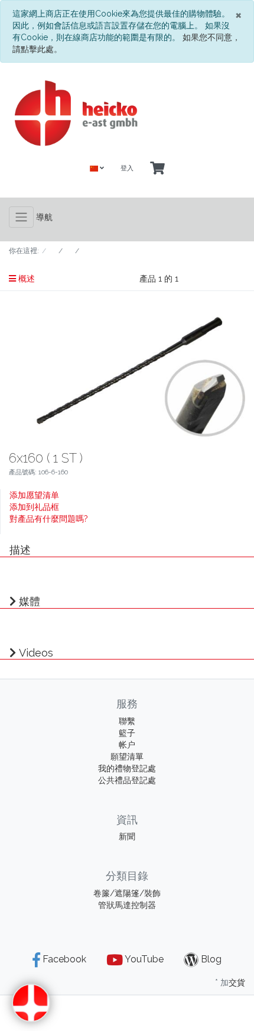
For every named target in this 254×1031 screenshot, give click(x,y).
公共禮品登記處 (127, 780)
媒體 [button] (29, 601)
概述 (25, 278)
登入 (127, 168)
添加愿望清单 (34, 495)
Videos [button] (36, 653)
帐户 (127, 744)
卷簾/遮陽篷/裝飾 (127, 893)
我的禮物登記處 (127, 768)
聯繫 (127, 721)
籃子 (127, 733)
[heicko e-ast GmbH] (127, 113)
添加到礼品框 (34, 507)
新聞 (127, 836)
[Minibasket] (157, 169)
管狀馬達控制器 (127, 905)
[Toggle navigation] (21, 217)
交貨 (237, 982)
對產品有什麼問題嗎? (48, 518)
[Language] (97, 168)
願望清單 (127, 756)
